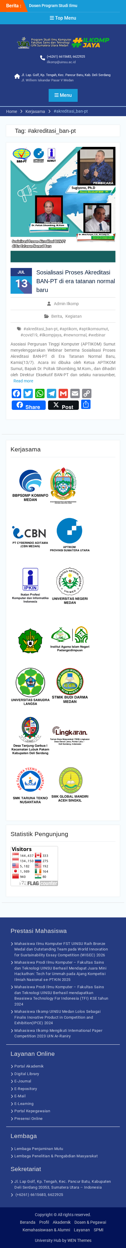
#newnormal (74, 335)
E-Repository (25, 1089)
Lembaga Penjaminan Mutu (38, 1148)
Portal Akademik (29, 1066)
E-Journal (22, 1081)
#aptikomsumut (93, 328)
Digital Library (26, 1074)
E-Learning (23, 1103)
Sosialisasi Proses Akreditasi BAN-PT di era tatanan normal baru (75, 281)
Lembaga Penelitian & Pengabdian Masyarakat (56, 1156)
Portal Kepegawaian (32, 1111)
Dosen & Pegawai (90, 1222)
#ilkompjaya (50, 335)
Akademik (62, 1222)
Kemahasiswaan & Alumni (46, 1230)
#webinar (96, 335)
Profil (44, 1222)
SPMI (98, 1230)
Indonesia (93, 1187)
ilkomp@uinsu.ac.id (61, 62)
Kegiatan (73, 316)
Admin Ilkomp (66, 303)
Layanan (82, 1230)
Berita (56, 316)
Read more (23, 381)
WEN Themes (79, 1240)
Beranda (27, 1222)
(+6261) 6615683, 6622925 (66, 57)
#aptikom (68, 328)
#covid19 (29, 335)
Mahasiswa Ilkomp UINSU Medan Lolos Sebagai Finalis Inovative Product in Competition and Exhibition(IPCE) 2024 (57, 1017)
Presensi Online (28, 1118)
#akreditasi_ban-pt (40, 328)
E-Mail (19, 1096)
